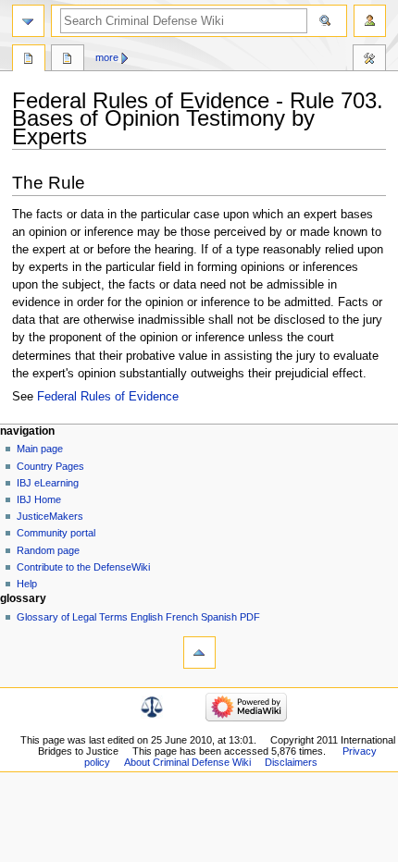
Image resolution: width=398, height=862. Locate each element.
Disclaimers (291, 762)
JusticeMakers (50, 516)
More (106, 57)
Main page (40, 448)
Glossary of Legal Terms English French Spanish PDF (138, 616)
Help (27, 583)
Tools (369, 60)
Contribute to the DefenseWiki (83, 567)
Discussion (67, 60)
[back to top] (199, 652)
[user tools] (370, 21)
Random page (48, 550)
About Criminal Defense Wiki (187, 762)
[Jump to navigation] (28, 21)
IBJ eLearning (48, 482)
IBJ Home (39, 499)
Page (28, 60)
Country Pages (50, 466)
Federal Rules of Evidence (108, 396)
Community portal (56, 532)
